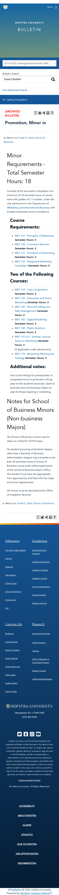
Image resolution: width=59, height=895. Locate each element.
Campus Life (13, 624)
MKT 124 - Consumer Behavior (32, 244)
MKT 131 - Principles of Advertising (35, 253)
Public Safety (10, 675)
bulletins (16, 890)
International (10, 575)
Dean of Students (12, 650)
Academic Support (39, 578)
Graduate (9, 567)
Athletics (27, 834)
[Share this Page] (44, 113)
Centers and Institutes (41, 633)
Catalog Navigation (16, 99)
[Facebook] (26, 735)
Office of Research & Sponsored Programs (40, 661)
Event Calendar (11, 658)
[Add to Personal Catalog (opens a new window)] (40, 113)
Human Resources (12, 666)
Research (38, 624)
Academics (39, 541)
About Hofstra (27, 815)
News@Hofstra (27, 863)
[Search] (53, 79)
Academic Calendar (40, 570)
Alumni (27, 825)
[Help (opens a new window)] (52, 113)
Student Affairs (11, 683)
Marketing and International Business (28, 207)
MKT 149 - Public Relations (30, 328)
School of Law (11, 583)
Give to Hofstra (27, 844)
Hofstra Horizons (39, 642)
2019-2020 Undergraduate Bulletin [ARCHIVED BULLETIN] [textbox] (30, 63)
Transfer (8, 558)
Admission (12, 541)
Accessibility (27, 806)
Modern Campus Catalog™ (36, 893)
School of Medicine (13, 591)
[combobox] (29, 63)
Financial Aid (10, 600)
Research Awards (39, 671)
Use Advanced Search (15, 90)
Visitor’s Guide (11, 691)
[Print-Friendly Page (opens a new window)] (48, 113)
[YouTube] (38, 735)
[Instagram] (32, 735)
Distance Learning (39, 603)
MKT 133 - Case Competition (31, 289)
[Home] (5, 7)
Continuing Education (41, 586)
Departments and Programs (39, 552)
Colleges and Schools (41, 562)
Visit (6, 608)
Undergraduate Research (42, 679)
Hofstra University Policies (29, 780)
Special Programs (39, 595)
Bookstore (9, 633)
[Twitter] (19, 735)
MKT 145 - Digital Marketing (31, 319)
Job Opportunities (27, 853)
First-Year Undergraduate (15, 550)
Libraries (35, 651)
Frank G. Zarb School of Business (35, 503)
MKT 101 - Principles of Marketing (34, 236)
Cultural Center (11, 642)
